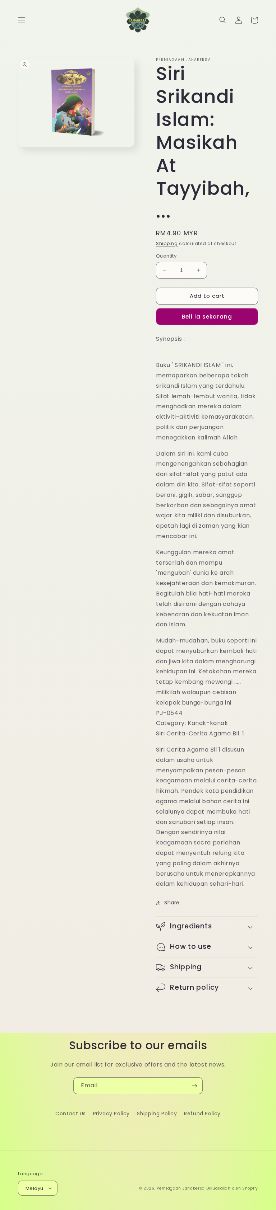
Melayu (34, 1188)
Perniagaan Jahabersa (181, 1188)
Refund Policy (202, 1113)
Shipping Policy (157, 1113)
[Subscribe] (194, 1085)
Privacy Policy (111, 1113)
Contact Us (70, 1113)
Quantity (166, 256)
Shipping (167, 243)
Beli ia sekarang (207, 316)
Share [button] (172, 902)
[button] (21, 20)
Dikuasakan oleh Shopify (232, 1188)
